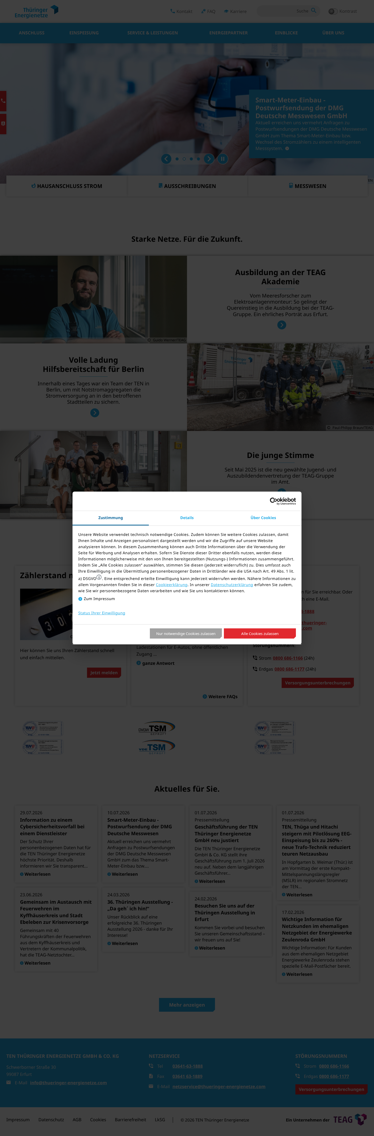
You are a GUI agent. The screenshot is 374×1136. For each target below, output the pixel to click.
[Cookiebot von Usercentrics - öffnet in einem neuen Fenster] (273, 501)
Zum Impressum (99, 598)
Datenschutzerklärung (232, 584)
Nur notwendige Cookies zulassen (185, 633)
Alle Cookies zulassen (260, 633)
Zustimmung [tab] (110, 517)
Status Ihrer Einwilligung (101, 613)
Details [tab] (187, 517)
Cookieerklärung (172, 584)
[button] (99, 577)
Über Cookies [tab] (263, 517)
